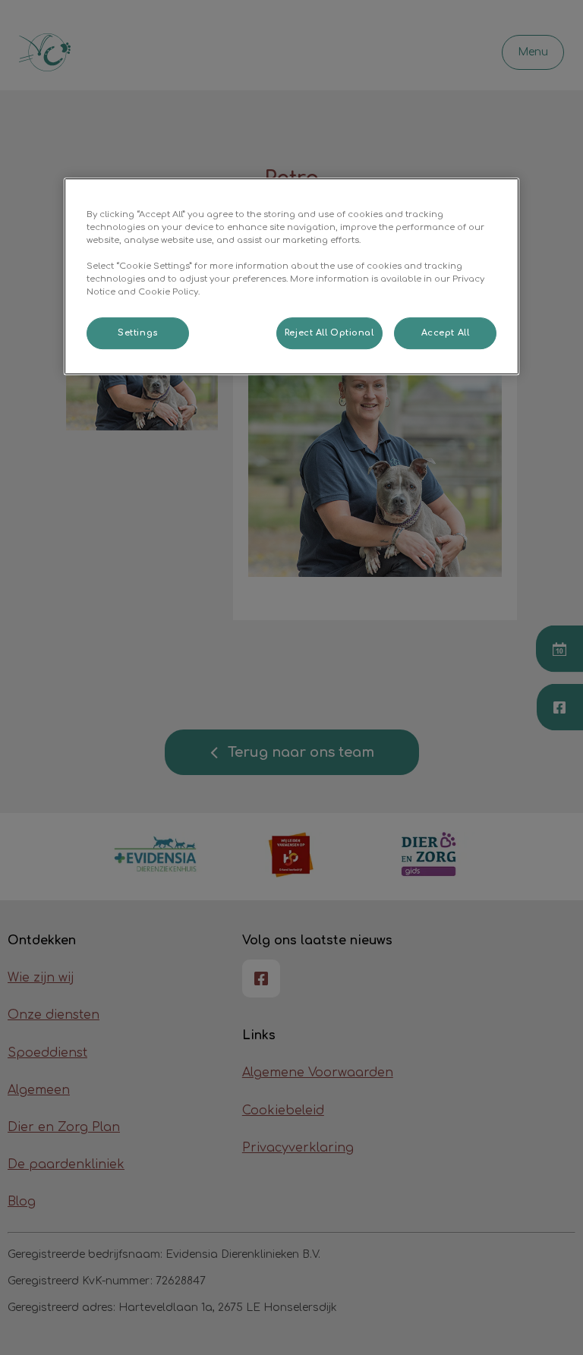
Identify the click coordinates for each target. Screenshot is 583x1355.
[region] (291, 276)
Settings (138, 333)
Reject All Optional (329, 333)
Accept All (445, 333)
